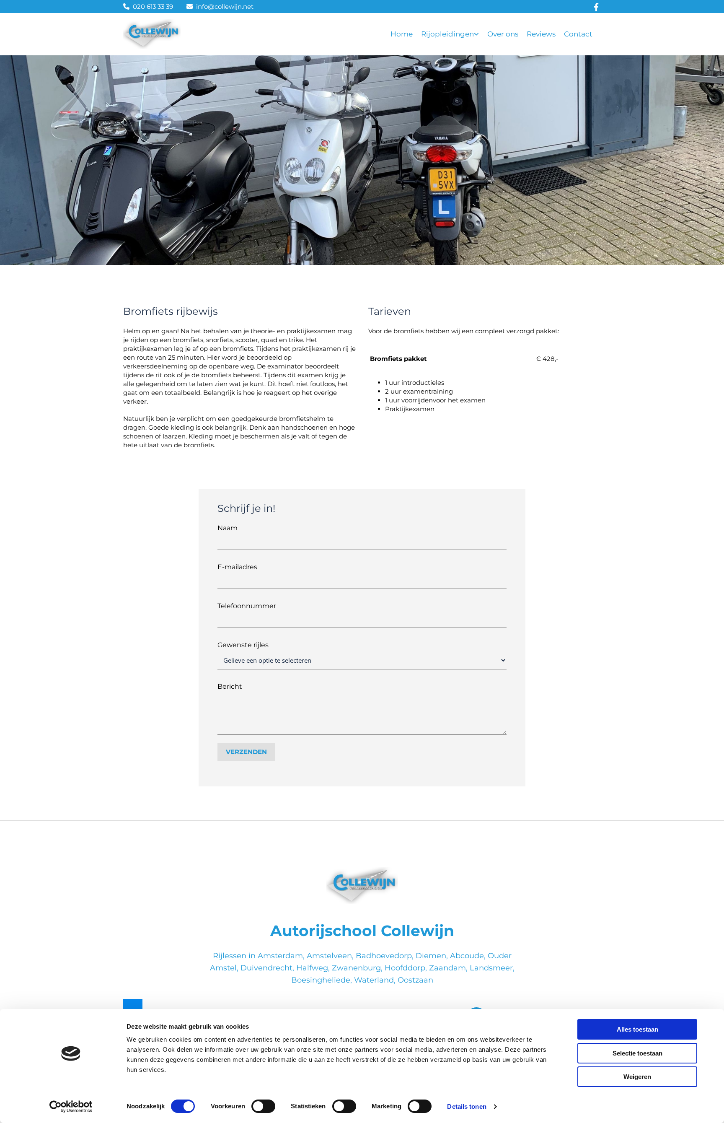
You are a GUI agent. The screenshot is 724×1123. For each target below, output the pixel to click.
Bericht (229, 686)
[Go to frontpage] (362, 886)
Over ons (502, 34)
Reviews (541, 34)
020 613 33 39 (153, 6)
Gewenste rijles (243, 645)
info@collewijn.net (224, 6)
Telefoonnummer (246, 606)
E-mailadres (237, 567)
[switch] (263, 1106)
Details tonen (466, 1106)
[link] (454, 34)
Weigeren (637, 1076)
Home (401, 34)
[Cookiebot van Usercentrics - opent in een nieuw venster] (71, 1106)
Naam (227, 528)
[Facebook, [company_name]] (596, 6)
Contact (578, 34)
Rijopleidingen (447, 34)
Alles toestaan (637, 1029)
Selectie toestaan (637, 1053)
